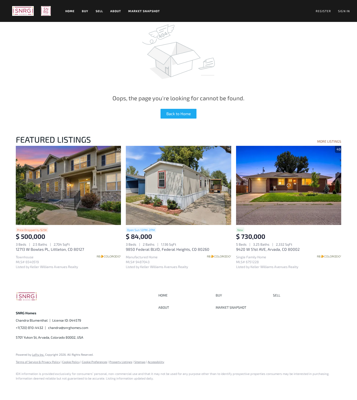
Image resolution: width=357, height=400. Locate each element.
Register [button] (323, 11)
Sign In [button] (344, 11)
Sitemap (139, 361)
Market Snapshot (144, 11)
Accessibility (156, 361)
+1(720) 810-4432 (29, 328)
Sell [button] (99, 11)
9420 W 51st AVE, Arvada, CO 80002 (268, 249)
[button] (23, 11)
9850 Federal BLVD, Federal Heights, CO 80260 (167, 249)
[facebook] (21, 387)
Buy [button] (85, 11)
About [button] (115, 11)
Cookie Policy (71, 361)
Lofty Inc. (38, 354)
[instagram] (36, 387)
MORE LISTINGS (329, 141)
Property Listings (120, 361)
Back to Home (178, 113)
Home (70, 11)
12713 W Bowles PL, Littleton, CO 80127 (50, 249)
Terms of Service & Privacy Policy (38, 361)
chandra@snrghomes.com (68, 328)
